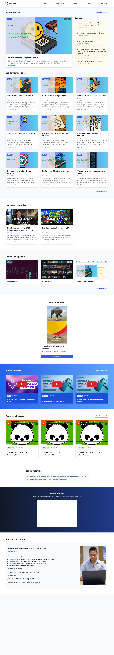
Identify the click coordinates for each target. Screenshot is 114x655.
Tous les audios (100, 416)
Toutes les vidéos (100, 370)
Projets (75, 3)
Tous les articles (100, 12)
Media (45, 3)
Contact (89, 3)
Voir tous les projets (101, 288)
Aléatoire (58, 357)
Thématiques (60, 3)
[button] (57, 330)
